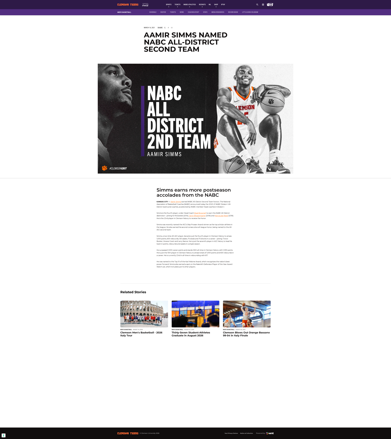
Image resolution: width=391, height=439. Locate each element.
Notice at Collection (246, 433)
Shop (216, 4)
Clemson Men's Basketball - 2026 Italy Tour (141, 334)
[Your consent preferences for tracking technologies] (3, 435)
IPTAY (223, 4)
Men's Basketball (126, 329)
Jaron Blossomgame (197, 216)
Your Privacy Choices (231, 433)
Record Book (233, 12)
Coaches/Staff (193, 12)
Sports (168, 4)
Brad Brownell (200, 213)
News (182, 12)
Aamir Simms (176, 202)
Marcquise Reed (221, 216)
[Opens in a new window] (270, 5)
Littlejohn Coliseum (250, 12)
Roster (163, 12)
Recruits (202, 4)
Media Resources (217, 12)
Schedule (263, 5)
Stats (205, 12)
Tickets (177, 4)
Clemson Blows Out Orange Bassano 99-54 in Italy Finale (246, 334)
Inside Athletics (189, 4)
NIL (210, 4)
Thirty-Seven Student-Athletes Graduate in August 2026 (191, 334)
